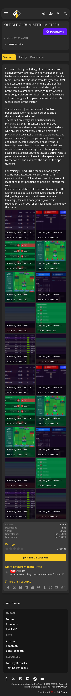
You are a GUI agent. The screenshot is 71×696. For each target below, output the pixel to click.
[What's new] (58, 13)
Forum (10, 619)
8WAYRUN (62, 686)
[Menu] (6, 14)
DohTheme (62, 692)
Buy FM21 (11, 629)
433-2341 (18, 570)
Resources (12, 624)
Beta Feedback (15, 650)
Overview (8, 57)
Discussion (37, 57)
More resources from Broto (23, 567)
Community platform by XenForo (39, 684)
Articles (10, 641)
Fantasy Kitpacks (16, 663)
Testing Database (17, 667)
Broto (10, 37)
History (22, 57)
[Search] (65, 13)
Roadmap (12, 645)
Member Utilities (32, 686)
